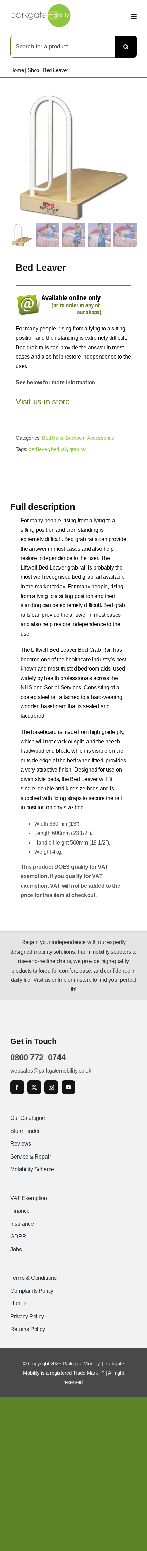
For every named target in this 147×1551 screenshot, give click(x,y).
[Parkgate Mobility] (40, 7)
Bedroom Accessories (90, 438)
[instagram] (51, 1087)
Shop (33, 70)
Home (17, 70)
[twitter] (34, 1087)
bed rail (59, 449)
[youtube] (68, 1087)
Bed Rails (52, 438)
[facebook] (17, 1087)
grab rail (78, 449)
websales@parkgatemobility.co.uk (50, 1071)
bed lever (39, 449)
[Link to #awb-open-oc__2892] (134, 16)
